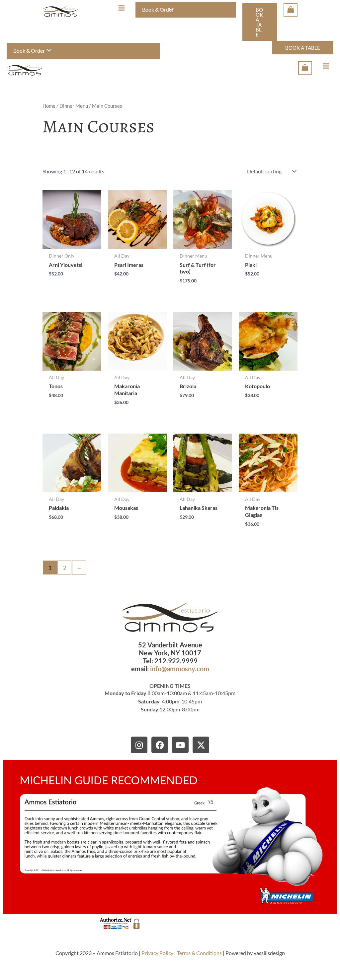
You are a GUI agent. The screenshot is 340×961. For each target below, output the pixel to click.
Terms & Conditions (199, 953)
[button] (259, 22)
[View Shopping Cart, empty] (291, 10)
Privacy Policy (157, 953)
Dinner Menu (73, 106)
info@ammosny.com (179, 669)
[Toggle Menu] (170, 10)
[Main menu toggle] (121, 8)
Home (48, 106)
